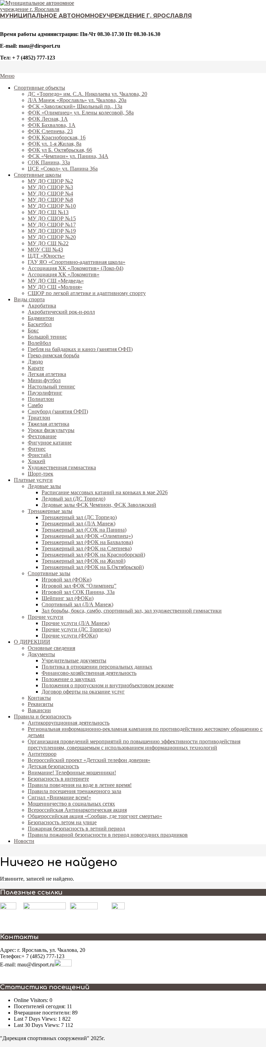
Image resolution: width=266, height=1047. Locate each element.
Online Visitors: (32, 1000)
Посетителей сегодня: (40, 1006)
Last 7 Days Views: (36, 1019)
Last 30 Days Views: (37, 1025)
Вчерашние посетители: (43, 1013)
